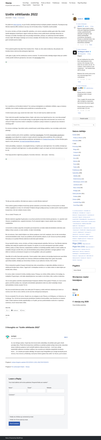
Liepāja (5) (88, 234)
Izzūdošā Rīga (35, 3)
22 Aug (91, 26)
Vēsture (75, 199)
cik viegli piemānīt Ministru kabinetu (30, 141)
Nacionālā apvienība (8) (83, 236)
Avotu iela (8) (75, 217)
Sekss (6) (81, 251)
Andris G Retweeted (82, 24)
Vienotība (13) (83, 257)
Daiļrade (75, 155)
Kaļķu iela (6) (92, 227)
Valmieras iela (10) (76, 257)
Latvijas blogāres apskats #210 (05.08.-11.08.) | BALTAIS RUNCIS (30, 362)
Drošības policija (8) (76, 221)
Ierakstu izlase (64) (86, 223)
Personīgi (75, 146)
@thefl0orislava (89, 88)
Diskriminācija (77, 179)
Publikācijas (56, 3)
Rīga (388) (77, 243)
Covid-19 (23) (75, 219)
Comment (12, 394)
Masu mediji (76, 187)
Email (30, 387)
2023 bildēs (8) (75, 212)
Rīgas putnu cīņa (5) (76, 249)
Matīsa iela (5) (75, 236)
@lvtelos (86, 26)
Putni (74, 164)
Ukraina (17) (75, 255)
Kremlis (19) (82, 230)
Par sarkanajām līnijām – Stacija (20, 366)
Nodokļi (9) (75, 238)
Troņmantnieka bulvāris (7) (84, 253)
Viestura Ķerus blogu (49, 139)
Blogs (75, 149)
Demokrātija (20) (83, 219)
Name (11, 387)
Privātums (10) (90, 238)
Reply (66, 337)
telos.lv (80, 26)
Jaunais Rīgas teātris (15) (77, 227)
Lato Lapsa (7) (88, 232)
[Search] (93, 125)
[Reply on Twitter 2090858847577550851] (78, 110)
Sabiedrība (76, 173)
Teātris (75, 167)
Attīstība (75, 176)
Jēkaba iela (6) (86, 227)
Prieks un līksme (45, 3)
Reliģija (75, 190)
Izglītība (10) (75, 225)
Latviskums (76, 184)
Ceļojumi (75, 152)
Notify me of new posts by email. (19, 419)
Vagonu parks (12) (81, 255)
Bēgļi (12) (80, 217)
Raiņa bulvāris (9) (82, 240)
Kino (74, 158)
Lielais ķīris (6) (75, 234)
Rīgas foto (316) (79, 247)
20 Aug (89, 53)
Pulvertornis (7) (75, 240)
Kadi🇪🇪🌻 (81, 88)
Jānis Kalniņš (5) (81, 225)
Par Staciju (72, 3)
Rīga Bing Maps (82, 3)
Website (49, 387)
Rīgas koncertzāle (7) (90, 246)
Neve (7, 438)
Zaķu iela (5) (79, 260)
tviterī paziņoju (17, 24)
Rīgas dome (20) (86, 243)
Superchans (36, 5)
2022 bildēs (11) (87, 210)
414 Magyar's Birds (83, 51)
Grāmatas (64, 3)
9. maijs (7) (88, 212)
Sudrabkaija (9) (75, 253)
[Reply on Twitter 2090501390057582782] (78, 79)
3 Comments (21, 17)
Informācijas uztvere (79, 181)
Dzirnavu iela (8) (84, 221)
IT (73, 143)
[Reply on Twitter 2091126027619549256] (78, 45)
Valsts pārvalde (77, 193)
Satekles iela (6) (76, 251)
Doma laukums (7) (91, 219)
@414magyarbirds (82, 53)
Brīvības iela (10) (86, 217)
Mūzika (75, 161)
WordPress (19, 438)
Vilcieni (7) (89, 257)
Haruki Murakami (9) (77, 223)
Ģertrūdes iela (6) (92, 221)
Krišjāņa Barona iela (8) (90, 230)
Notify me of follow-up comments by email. (22, 416)
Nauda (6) (91, 236)
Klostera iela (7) (76, 230)
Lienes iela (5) (82, 234)
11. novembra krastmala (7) (78, 210)
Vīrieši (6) (74, 260)
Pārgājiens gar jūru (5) (82, 238)
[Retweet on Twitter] (76, 23)
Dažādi (75, 134)
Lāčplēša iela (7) (81, 232)
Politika (14, 17)
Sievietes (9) (87, 251)
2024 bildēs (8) (82, 212)
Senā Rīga (26, 3)
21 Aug (79, 90)
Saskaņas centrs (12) (85, 249)
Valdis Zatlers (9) (89, 255)
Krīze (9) (75, 232)
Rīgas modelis (27, 5)
